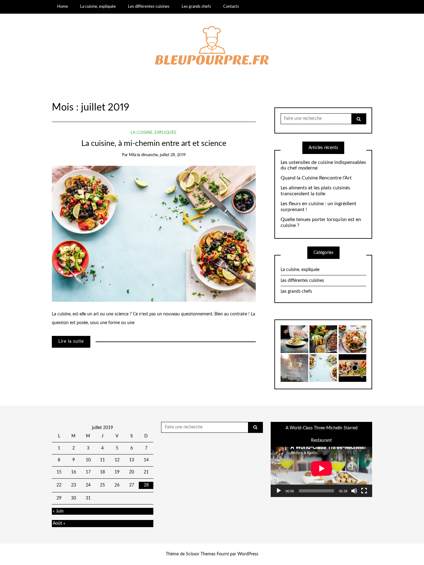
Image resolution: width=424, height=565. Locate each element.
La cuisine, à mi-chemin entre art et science (153, 143)
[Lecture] (279, 491)
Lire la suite (71, 341)
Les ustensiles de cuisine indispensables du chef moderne (323, 165)
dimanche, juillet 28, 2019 (163, 155)
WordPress (247, 554)
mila (132, 155)
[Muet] (354, 491)
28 (146, 485)
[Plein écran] (364, 491)
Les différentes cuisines (148, 6)
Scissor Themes (200, 554)
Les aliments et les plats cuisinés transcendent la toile (315, 190)
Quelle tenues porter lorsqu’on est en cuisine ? (321, 222)
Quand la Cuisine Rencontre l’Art (316, 177)
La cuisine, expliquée (98, 6)
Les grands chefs (196, 6)
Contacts (231, 6)
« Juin (58, 511)
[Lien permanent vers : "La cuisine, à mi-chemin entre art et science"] (154, 233)
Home (62, 6)
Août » (59, 523)
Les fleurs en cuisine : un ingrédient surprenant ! (318, 206)
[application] (321, 468)
